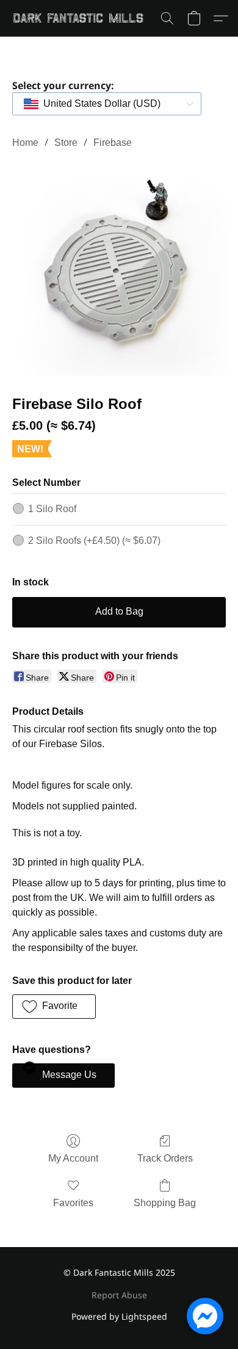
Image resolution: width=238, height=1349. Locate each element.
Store (66, 142)
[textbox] (98, 104)
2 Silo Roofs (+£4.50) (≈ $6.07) (94, 540)
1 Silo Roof (52, 509)
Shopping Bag (165, 1203)
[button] (82, 18)
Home (25, 142)
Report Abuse (119, 1295)
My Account (73, 1158)
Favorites (73, 1203)
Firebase (112, 142)
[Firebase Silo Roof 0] (119, 269)
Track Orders (165, 1158)
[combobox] (106, 103)
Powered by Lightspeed (119, 1316)
